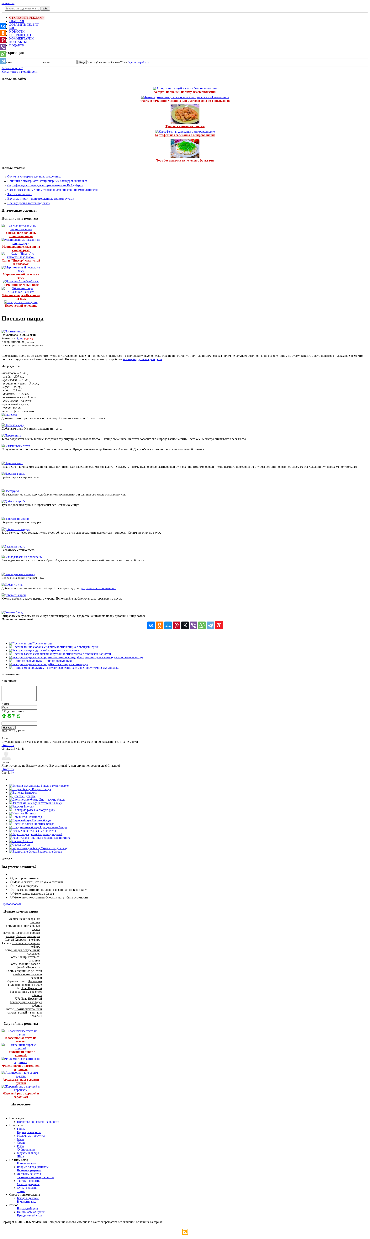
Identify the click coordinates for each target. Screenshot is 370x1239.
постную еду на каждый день (142, 359)
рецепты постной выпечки (98, 588)
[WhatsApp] (202, 625)
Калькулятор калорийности (20, 71)
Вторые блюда (41, 789)
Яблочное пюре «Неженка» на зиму (21, 297)
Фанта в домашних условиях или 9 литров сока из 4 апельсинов (185, 100)
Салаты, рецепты (28, 1184)
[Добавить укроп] (14, 595)
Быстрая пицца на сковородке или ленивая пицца (110, 657)
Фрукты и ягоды (28, 1153)
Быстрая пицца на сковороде (69, 664)
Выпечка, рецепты (29, 1170)
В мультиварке (26, 1201)
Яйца (20, 1156)
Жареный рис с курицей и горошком (21, 1095)
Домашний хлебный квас (21, 284)
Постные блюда (43, 823)
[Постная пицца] (13, 331)
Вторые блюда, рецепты (33, 1166)
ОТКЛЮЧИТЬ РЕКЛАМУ (26, 17)
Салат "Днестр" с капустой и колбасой (21, 262)
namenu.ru (8, 3)
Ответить (8, 745)
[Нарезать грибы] (13, 473)
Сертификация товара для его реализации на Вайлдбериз (45, 185)
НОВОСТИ (17, 31)
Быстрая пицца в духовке (62, 650)
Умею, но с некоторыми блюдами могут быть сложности (50, 897)
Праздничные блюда (53, 827)
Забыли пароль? (12, 68)
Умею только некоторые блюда (33, 893)
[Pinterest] (176, 625)
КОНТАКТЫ (18, 42)
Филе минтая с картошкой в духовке (21, 1067)
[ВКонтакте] (151, 625)
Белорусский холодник (21, 305)
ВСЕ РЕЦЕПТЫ (20, 35)
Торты (21, 1191)
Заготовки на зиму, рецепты (35, 1177)
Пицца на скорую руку (57, 660)
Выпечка (30, 792)
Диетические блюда (51, 799)
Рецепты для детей (49, 834)
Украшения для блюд (54, 848)
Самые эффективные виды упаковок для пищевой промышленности (52, 189)
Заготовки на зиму (19, 194)
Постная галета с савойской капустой (86, 653)
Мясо (20, 1139)
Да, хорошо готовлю (26, 878)
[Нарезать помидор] (15, 518)
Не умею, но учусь (25, 885)
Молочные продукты (31, 1135)
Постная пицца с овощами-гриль (77, 647)
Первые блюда (41, 820)
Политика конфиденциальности (38, 1121)
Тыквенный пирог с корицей (21, 1053)
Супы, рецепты (27, 1187)
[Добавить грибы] (14, 501)
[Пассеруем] (10, 491)
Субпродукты (26, 1149)
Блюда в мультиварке (54, 785)
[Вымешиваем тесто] (16, 445)
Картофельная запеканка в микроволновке (185, 135)
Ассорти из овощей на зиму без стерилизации (185, 91)
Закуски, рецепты (28, 1180)
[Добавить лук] (12, 584)
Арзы (20, 338)
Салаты (27, 841)
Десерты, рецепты (29, 1173)
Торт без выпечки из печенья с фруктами (185, 160)
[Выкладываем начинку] (18, 574)
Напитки (30, 813)
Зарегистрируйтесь (138, 62)
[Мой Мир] (168, 625)
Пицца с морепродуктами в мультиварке (92, 667)
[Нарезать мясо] (12, 463)
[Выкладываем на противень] (22, 557)
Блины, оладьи (26, 1163)
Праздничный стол (29, 1215)
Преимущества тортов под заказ (28, 203)
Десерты (29, 796)
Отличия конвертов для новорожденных (34, 176)
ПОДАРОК (16, 45)
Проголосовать (11, 904)
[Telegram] (210, 625)
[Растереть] (9, 414)
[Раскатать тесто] (13, 546)
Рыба (20, 1146)
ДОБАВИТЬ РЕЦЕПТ (24, 24)
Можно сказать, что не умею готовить (38, 882)
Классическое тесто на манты (20, 1039)
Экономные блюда (49, 851)
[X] (185, 625)
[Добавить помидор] (15, 529)
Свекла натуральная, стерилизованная (21, 234)
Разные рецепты (45, 830)
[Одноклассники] (159, 625)
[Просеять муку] (13, 425)
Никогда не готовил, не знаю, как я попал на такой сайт (50, 889)
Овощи (21, 1142)
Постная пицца (42, 643)
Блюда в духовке (28, 1198)
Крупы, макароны (29, 1132)
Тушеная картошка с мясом (185, 126)
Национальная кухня (31, 1212)
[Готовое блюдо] (13, 612)
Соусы (25, 844)
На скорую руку (44, 810)
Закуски (28, 806)
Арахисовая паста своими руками (21, 1081)
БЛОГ (13, 28)
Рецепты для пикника (56, 837)
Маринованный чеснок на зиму (21, 276)
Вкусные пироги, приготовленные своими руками (40, 198)
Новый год (34, 816)
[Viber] (193, 625)
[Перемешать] (11, 435)
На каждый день (28, 1208)
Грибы (21, 1128)
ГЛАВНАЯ (16, 21)
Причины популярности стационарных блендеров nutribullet (47, 181)
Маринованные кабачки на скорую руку (21, 248)
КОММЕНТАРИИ (21, 38)
